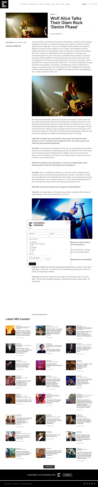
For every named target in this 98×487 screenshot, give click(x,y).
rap (30, 433)
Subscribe (32, 263)
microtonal (28, 326)
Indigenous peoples (82, 395)
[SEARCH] (89, 4)
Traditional (80, 397)
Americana (49, 415)
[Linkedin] (94, 484)
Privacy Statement (8, 483)
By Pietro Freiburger (80, 354)
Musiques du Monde (81, 416)
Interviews (47, 4)
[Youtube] (96, 4)
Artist (33, 251)
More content (49, 466)
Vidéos (57, 4)
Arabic (29, 397)
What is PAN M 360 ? (27, 483)
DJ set (78, 326)
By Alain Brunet (49, 337)
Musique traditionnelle (83, 396)
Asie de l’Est (49, 395)
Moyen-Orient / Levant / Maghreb (22, 328)
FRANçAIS (84, 4)
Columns (62, 4)
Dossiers (68, 4)
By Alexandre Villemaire (51, 389)
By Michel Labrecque (20, 441)
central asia (56, 395)
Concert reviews (33, 4)
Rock (25, 42)
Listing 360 (41, 4)
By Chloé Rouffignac (81, 460)
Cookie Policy (16, 483)
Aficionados (34, 242)
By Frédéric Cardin (19, 369)
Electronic (19, 326)
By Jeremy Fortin (49, 369)
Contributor (34, 247)
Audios (52, 4)
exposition (19, 346)
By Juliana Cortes (49, 426)
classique (84, 344)
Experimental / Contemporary (84, 328)
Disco (15, 42)
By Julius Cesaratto (20, 337)
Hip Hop (59, 416)
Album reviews (24, 4)
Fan (33, 245)
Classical (79, 344)
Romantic (89, 344)
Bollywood (49, 361)
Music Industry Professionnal (38, 243)
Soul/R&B (79, 329)
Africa (17, 395)
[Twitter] (89, 484)
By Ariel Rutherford (19, 355)
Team (21, 483)
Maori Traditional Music (22, 433)
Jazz (57, 326)
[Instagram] (94, 4)
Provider (34, 249)
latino (48, 326)
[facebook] (92, 4)
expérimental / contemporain (84, 327)
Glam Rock (20, 42)
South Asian (55, 361)
